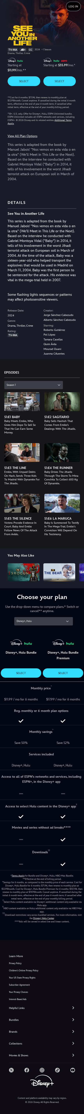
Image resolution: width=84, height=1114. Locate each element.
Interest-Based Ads (17, 999)
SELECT (24, 81)
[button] (42, 1008)
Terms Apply (18, 875)
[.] (11, 1070)
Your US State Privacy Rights (22, 978)
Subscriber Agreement (19, 985)
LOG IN (73, 6)
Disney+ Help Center (43, 918)
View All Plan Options (22, 136)
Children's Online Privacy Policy (23, 970)
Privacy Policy (15, 963)
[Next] (77, 571)
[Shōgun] (23, 572)
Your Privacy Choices (18, 992)
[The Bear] (59, 572)
